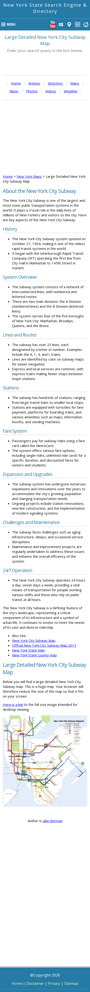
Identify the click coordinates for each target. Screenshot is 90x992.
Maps (74, 83)
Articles (34, 83)
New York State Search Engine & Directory (45, 8)
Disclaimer (35, 983)
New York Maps (29, 176)
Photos (32, 91)
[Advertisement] (45, 137)
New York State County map (34, 655)
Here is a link (13, 704)
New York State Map (28, 650)
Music (13, 91)
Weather (71, 91)
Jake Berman (53, 820)
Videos (50, 91)
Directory (55, 83)
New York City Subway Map (33, 640)
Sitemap (71, 983)
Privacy (54, 983)
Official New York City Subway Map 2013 (44, 645)
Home (16, 83)
